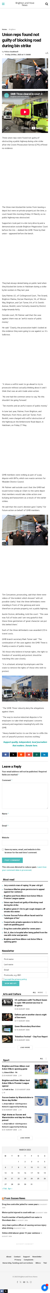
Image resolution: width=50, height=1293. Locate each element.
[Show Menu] (3, 4)
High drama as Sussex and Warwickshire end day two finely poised (16, 1117)
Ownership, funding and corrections (17, 1263)
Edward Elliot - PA (10, 1072)
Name (5, 813)
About (8, 1257)
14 (12, 1173)
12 (45, 1167)
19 (45, 1173)
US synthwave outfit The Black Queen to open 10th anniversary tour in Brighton (31, 1003)
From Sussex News (14, 1198)
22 (18, 1179)
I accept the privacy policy (15, 979)
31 (32, 1184)
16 (25, 1173)
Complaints (28, 1260)
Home (4, 29)
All (34, 992)
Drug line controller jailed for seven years (22, 929)
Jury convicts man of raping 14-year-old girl (23, 885)
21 (12, 1179)
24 (32, 1179)
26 (45, 1179)
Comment (7, 780)
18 (38, 1173)
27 (5, 1184)
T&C (45, 1263)
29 (18, 1184)
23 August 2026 (10, 1076)
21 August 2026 (10, 1130)
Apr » (10, 1189)
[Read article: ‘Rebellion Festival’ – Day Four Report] (7, 1039)
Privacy (18, 1260)
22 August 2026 (10, 1110)
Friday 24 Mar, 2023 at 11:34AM (18, 55)
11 (38, 1167)
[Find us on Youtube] (24, 1282)
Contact (17, 1257)
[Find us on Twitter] (20, 1282)
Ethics (38, 1263)
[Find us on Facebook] (17, 1282)
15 (18, 1173)
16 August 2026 (22, 1030)
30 (25, 1184)
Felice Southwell (11, 52)
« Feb (4, 1189)
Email (5, 825)
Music (40, 992)
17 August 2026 (22, 1021)
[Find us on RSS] (27, 1282)
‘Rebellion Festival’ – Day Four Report (31, 1037)
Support (26, 1257)
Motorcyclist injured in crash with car (18, 1212)
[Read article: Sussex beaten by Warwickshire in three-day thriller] (41, 1101)
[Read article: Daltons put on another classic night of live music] (7, 1017)
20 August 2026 (22, 1009)
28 (12, 1184)
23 (25, 1179)
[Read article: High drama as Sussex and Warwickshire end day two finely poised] (41, 1118)
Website (5, 838)
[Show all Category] (46, 992)
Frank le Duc (9, 1089)
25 (38, 1179)
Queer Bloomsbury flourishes (28, 1026)
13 (5, 1173)
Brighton (12, 29)
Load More (25, 1047)
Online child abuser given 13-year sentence (21, 1233)
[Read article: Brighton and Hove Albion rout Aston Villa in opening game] (41, 1069)
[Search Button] (46, 4)
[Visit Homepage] (25, 4)
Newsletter (37, 1257)
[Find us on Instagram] (31, 1282)
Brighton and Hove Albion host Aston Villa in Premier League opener (16, 1083)
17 (32, 1173)
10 (32, 1167)
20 (5, 1179)
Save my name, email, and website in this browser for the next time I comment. (22, 850)
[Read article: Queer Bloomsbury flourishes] (7, 1029)
